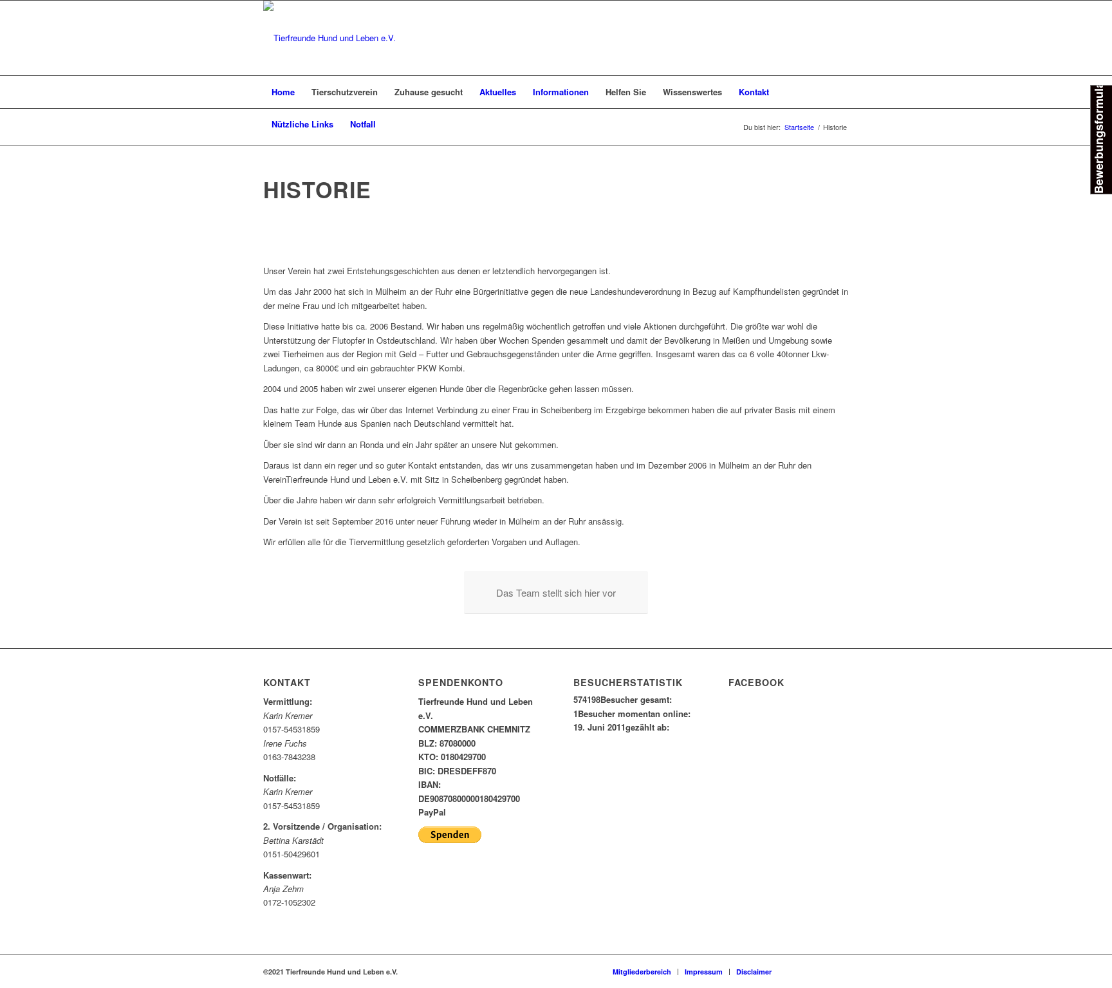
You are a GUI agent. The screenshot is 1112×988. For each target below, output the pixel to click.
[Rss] (839, 971)
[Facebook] (800, 971)
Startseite (799, 127)
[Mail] (819, 971)
